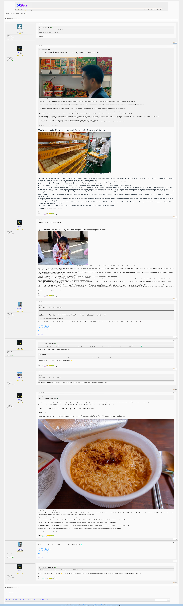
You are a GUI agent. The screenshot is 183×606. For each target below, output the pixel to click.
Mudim (62, 605)
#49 (173, 301)
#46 (173, 23)
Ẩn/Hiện (117, 605)
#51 (173, 371)
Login (28, 9)
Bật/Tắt (111, 605)
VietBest (7, 13)
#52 (173, 392)
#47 (173, 45)
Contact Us (8, 599)
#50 (173, 340)
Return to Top (19, 599)
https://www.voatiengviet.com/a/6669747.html (52, 125)
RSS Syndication (45, 599)
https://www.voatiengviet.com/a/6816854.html (52, 208)
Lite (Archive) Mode (27, 599)
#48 (173, 219)
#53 (173, 542)
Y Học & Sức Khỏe (20, 13)
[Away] (20, 52)
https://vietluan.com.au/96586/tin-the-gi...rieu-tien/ (52, 290)
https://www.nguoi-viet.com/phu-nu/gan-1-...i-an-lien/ (52, 531)
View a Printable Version (12, 592)
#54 (173, 564)
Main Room (12, 13)
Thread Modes (174, 20)
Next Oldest (8, 585)
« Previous (11, 18)
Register (31, 9)
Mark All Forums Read (36, 599)
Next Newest (14, 585)
